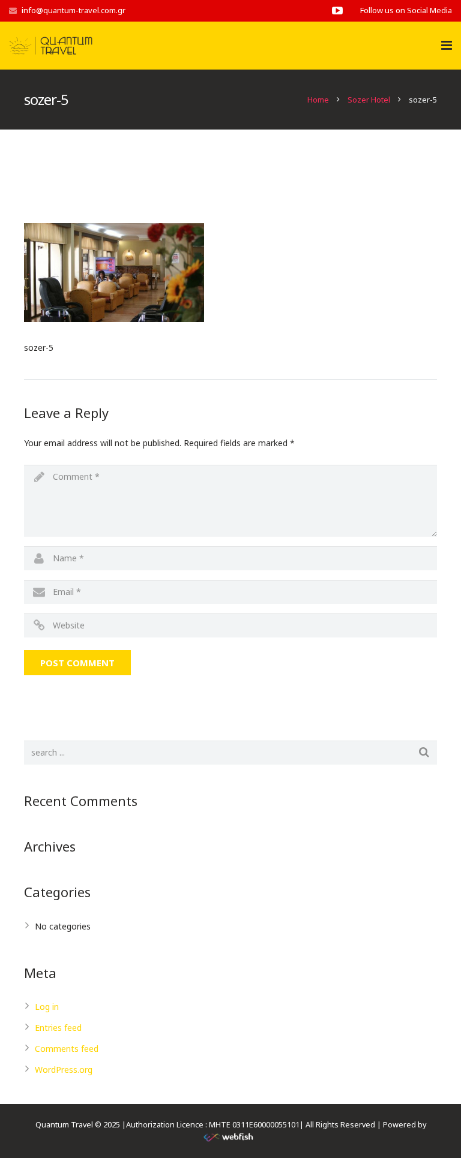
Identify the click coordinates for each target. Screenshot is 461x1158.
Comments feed (66, 1048)
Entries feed (58, 1027)
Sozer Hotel (369, 99)
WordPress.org (63, 1069)
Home (318, 99)
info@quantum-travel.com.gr (73, 10)
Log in (47, 1006)
